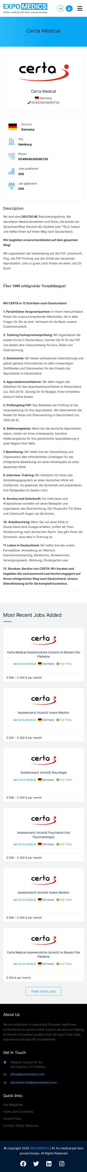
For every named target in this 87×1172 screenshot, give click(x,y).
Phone (22, 154)
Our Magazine (13, 1104)
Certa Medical (27, 663)
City (20, 139)
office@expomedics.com (27, 1074)
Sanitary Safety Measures (21, 1125)
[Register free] (69, 8)
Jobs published (28, 168)
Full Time (66, 663)
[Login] (60, 8)
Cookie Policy (12, 1118)
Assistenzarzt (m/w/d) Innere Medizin (43, 712)
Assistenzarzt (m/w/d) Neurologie (43, 772)
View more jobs (43, 991)
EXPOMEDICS (39, 1148)
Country (26, 124)
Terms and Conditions (18, 1111)
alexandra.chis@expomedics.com (33, 1082)
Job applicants (27, 183)
